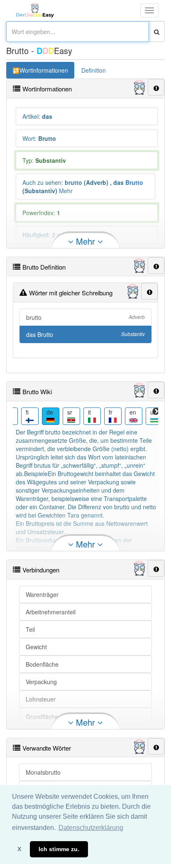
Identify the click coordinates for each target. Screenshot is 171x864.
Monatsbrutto (43, 772)
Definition (93, 70)
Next (156, 411)
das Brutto (85, 334)
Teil (30, 629)
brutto (73, 182)
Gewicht (36, 647)
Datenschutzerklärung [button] (91, 827)
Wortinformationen (44, 70)
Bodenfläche (42, 664)
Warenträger (42, 594)
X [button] (19, 849)
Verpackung (41, 681)
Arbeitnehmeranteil (51, 612)
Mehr (66, 191)
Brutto (134, 182)
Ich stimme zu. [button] (59, 849)
